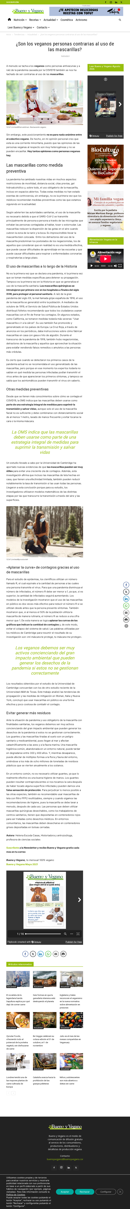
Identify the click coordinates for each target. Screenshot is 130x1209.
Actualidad (50, 19)
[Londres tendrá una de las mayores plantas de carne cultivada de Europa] (18, 1061)
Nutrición (19, 19)
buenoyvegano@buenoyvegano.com (65, 1159)
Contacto (42, 27)
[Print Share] (63, 954)
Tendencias (19, 34)
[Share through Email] (56, 954)
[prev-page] (8, 1093)
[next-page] (13, 1093)
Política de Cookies (15, 1194)
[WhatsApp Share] (48, 954)
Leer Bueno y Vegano (20, 27)
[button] (120, 19)
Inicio (8, 34)
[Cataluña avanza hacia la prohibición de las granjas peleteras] (44, 1061)
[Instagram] (110, 2)
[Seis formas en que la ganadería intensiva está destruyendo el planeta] (44, 979)
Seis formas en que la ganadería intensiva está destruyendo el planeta (44, 998)
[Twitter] (75, 1167)
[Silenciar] (115, 265)
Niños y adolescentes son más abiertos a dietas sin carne (70, 1080)
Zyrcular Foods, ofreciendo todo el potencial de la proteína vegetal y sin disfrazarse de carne (17, 1042)
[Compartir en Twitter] (33, 954)
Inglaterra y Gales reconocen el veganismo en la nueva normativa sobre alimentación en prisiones (71, 1001)
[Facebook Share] (25, 954)
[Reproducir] (91, 265)
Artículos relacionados (20, 964)
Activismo (81, 19)
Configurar (105, 1191)
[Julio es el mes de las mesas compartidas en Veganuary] (71, 1020)
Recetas (34, 19)
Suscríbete (12, 847)
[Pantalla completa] (120, 265)
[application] (106, 259)
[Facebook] (105, 2)
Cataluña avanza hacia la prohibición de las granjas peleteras (44, 1080)
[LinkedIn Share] (41, 954)
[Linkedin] (116, 2)
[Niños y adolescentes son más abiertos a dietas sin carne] (71, 1061)
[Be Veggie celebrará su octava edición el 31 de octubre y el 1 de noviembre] (44, 1020)
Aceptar (65, 1191)
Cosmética (67, 19)
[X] (121, 2)
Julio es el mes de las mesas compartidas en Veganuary (70, 1039)
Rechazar (85, 1191)
